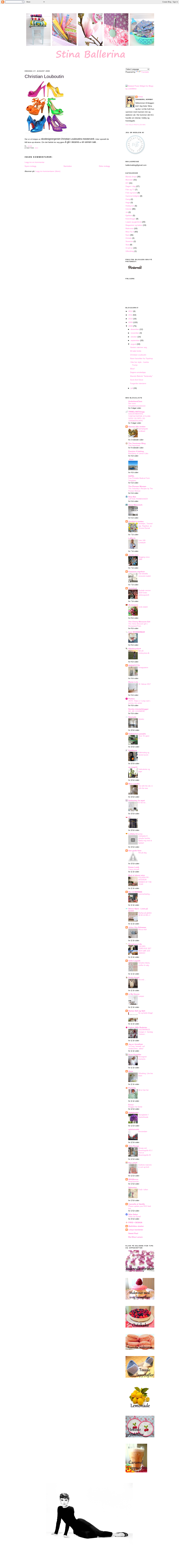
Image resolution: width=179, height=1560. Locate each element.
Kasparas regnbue (136, 571)
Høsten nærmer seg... (139, 347)
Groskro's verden (136, 521)
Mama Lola (133, 682)
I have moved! (133, 869)
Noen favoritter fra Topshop (141, 358)
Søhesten (132, 1187)
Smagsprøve (143, 667)
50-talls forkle (135, 351)
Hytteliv (141, 719)
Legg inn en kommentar (34, 162)
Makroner (130, 228)
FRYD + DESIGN (135, 1222)
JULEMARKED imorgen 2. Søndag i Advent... (145, 1032)
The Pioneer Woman (137, 486)
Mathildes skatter (136, 1226)
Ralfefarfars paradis (137, 734)
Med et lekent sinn (136, 875)
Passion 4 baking (136, 451)
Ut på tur (129, 248)
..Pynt (130, 459)
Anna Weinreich (135, 505)
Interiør (129, 209)
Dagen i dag (131, 186)
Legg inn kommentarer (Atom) (47, 171)
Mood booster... (134, 1181)
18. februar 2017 (144, 684)
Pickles (131, 699)
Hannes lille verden (136, 427)
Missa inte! (142, 930)
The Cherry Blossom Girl (139, 622)
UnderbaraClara (135, 401)
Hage (128, 202)
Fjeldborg (132, 750)
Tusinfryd (132, 588)
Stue (127, 245)
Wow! (132, 369)
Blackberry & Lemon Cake (138, 453)
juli (132, 388)
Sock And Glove (136, 380)
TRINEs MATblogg (136, 412)
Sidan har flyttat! (134, 1217)
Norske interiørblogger (138, 709)
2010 (130, 319)
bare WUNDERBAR (136, 632)
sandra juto (133, 555)
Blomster (129, 180)
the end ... (142, 980)
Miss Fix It (130, 232)
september (135, 340)
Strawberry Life (135, 944)
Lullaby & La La (135, 834)
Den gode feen (134, 851)
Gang (128, 199)
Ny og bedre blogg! (145, 1013)
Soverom (129, 241)
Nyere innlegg (30, 166)
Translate (145, 72)
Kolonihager (130, 219)
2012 (130, 311)
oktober (134, 337)
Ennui (131, 1105)
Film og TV (130, 190)
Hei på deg (142, 853)
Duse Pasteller (134, 1054)
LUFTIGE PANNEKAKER (138, 499)
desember (135, 329)
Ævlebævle (133, 605)
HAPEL (131, 476)
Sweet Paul (133, 1233)
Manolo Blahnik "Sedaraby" (141, 376)
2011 (130, 315)
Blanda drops (131, 177)
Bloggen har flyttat (135, 1107)
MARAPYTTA (134, 665)
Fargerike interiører (138, 383)
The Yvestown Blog (137, 443)
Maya (130, 1071)
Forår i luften (143, 1190)
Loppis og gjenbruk (133, 222)
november (135, 333)
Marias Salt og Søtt (136, 1011)
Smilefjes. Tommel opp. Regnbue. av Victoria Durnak (145, 526)
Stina (140, 97)
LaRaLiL (132, 538)
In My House (133, 994)
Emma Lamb (133, 867)
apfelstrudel (133, 1129)
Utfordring (130, 251)
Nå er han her (143, 1090)
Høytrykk (132, 717)
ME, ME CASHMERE (136, 711)
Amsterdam (142, 1131)
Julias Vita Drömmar (137, 927)
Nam (127, 235)
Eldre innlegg (104, 166)
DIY (127, 183)
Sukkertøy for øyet (136, 800)
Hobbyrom (130, 206)
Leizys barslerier (135, 1230)
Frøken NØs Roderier (137, 1027)
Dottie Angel (133, 977)
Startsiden (67, 166)
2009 (130, 322)
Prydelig (132, 1088)
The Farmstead (134, 445)
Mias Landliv (134, 784)
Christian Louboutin (44, 76)
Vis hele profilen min (135, 124)
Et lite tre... (142, 803)
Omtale (129, 238)
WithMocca (133, 1179)
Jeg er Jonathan (135, 1044)
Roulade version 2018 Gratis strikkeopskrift (144, 592)
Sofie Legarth (134, 961)
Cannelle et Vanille (136, 1204)
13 (129, 817)
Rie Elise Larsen (135, 1237)
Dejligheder (133, 1113)
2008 (130, 326)
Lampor (141, 996)
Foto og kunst (131, 193)
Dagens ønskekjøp (138, 372)
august (134, 344)
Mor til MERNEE (135, 892)
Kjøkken (129, 215)
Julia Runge (133, 1146)
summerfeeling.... (145, 894)
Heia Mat (132, 497)
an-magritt (132, 767)
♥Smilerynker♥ (134, 649)
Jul (127, 212)
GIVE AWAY (143, 607)
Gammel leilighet (132, 196)
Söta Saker (133, 1214)
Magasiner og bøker (134, 225)
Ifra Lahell (132, 1163)
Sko (36, 148)
